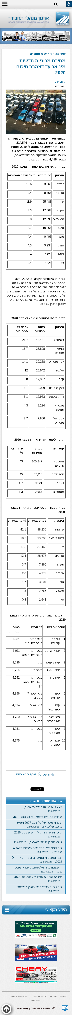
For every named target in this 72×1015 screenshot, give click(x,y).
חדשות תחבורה (39, 53)
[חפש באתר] (56, 4)
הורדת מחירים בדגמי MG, (37, 817)
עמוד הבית (59, 53)
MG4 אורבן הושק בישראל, (38, 842)
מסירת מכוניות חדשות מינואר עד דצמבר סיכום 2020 (41, 66)
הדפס (46, 774)
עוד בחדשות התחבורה (45, 801)
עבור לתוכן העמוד (36, 12)
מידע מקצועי (56, 909)
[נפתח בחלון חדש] (65, 1008)
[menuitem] (58, 996)
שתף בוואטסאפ (26, 774)
